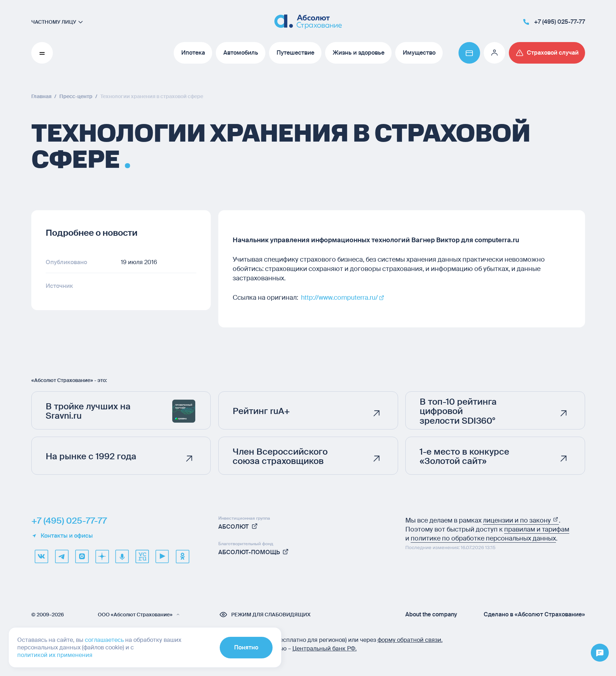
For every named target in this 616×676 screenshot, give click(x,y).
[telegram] (61, 556)
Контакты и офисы (67, 536)
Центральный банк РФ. (324, 648)
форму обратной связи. (410, 640)
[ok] (182, 556)
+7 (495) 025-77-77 (69, 520)
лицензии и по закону (517, 520)
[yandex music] (122, 556)
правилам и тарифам (536, 529)
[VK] (41, 556)
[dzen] (102, 556)
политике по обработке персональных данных (483, 538)
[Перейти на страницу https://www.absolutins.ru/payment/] (469, 53)
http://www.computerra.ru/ (339, 297)
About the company (431, 614)
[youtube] (162, 556)
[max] (82, 556)
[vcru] (142, 556)
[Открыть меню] (599, 653)
